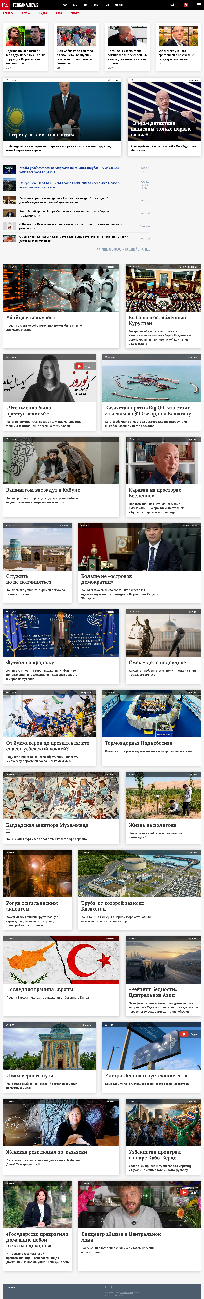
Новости (8, 13)
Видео (43, 13)
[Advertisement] (178, 213)
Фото (59, 13)
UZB (107, 5)
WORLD (119, 5)
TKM (96, 5)
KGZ (75, 5)
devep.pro (119, 1295)
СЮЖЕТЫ (76, 13)
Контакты (11, 1287)
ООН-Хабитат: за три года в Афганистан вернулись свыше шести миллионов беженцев (75, 57)
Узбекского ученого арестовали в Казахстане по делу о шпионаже (176, 55)
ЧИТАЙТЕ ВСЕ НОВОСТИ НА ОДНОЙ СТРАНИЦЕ (123, 249)
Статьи (26, 13)
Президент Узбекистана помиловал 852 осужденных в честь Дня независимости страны (127, 57)
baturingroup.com (126, 1293)
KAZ (65, 5)
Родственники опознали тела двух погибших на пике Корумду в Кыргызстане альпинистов (25, 57)
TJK (85, 5)
